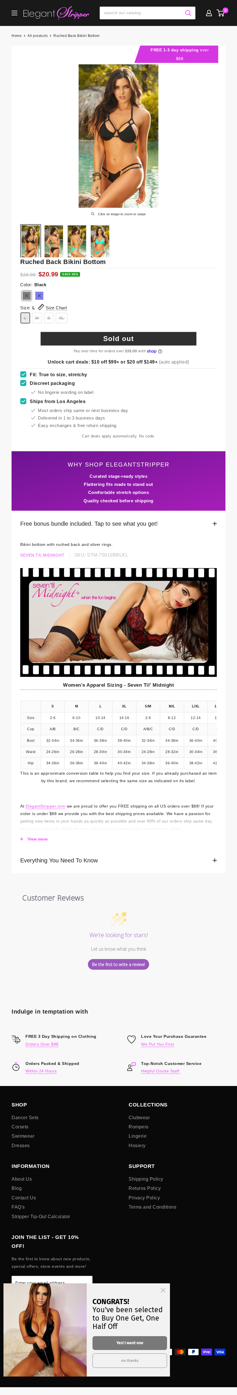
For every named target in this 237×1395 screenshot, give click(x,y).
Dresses (21, 1145)
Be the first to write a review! (118, 964)
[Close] (163, 1290)
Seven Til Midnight (42, 555)
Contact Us (24, 1197)
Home (17, 36)
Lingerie (138, 1136)
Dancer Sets (25, 1117)
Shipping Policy (146, 1179)
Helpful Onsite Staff (161, 1071)
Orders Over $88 (42, 1044)
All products (37, 36)
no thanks (129, 1360)
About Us (22, 1179)
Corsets (20, 1126)
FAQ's (18, 1207)
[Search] (188, 13)
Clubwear (139, 1117)
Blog (17, 1188)
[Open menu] (14, 13)
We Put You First (157, 1044)
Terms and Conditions (152, 1207)
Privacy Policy (144, 1197)
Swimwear (23, 1136)
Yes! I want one (129, 1342)
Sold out (118, 338)
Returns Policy (145, 1188)
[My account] (209, 13)
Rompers (139, 1126)
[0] (220, 13)
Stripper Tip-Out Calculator (41, 1216)
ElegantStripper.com (46, 806)
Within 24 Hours (41, 1071)
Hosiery (137, 1145)
